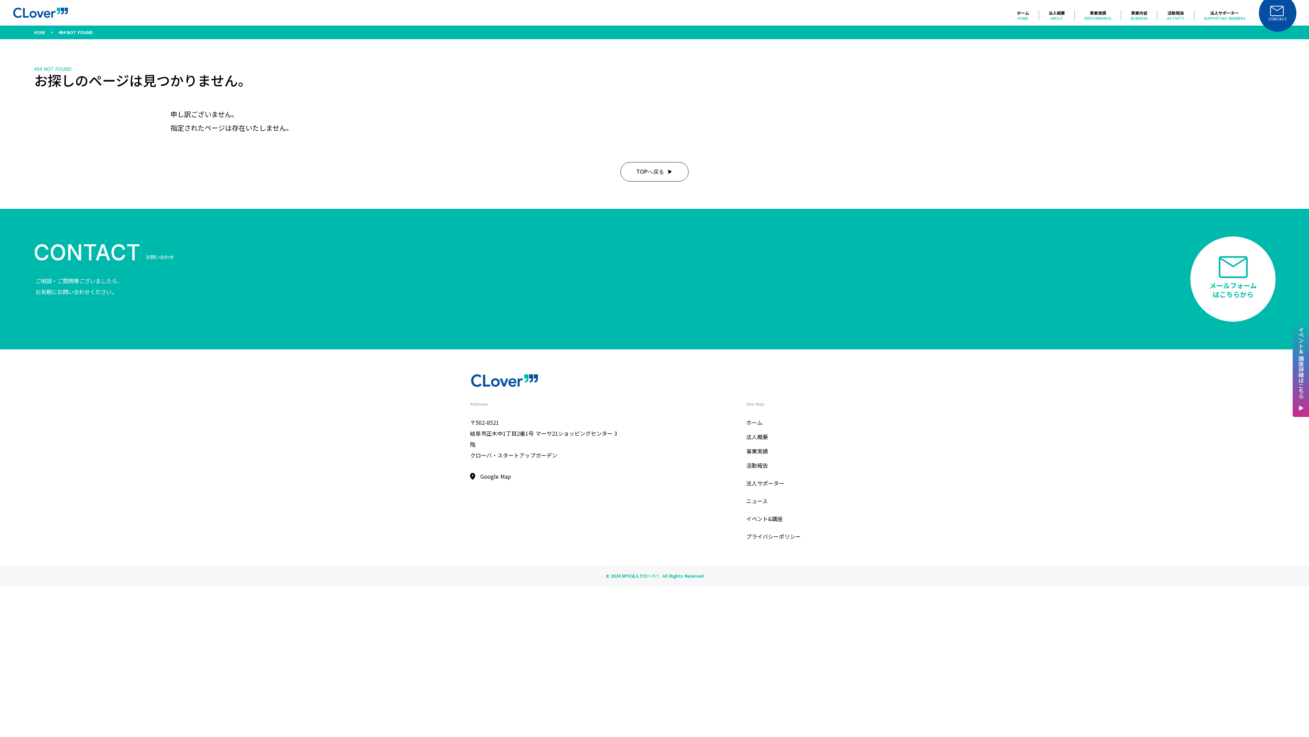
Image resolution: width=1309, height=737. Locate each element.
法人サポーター (765, 483)
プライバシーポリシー (773, 536)
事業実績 (757, 451)
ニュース (757, 501)
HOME (39, 32)
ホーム (754, 422)
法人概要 (757, 437)
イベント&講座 (764, 519)
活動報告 (757, 465)
